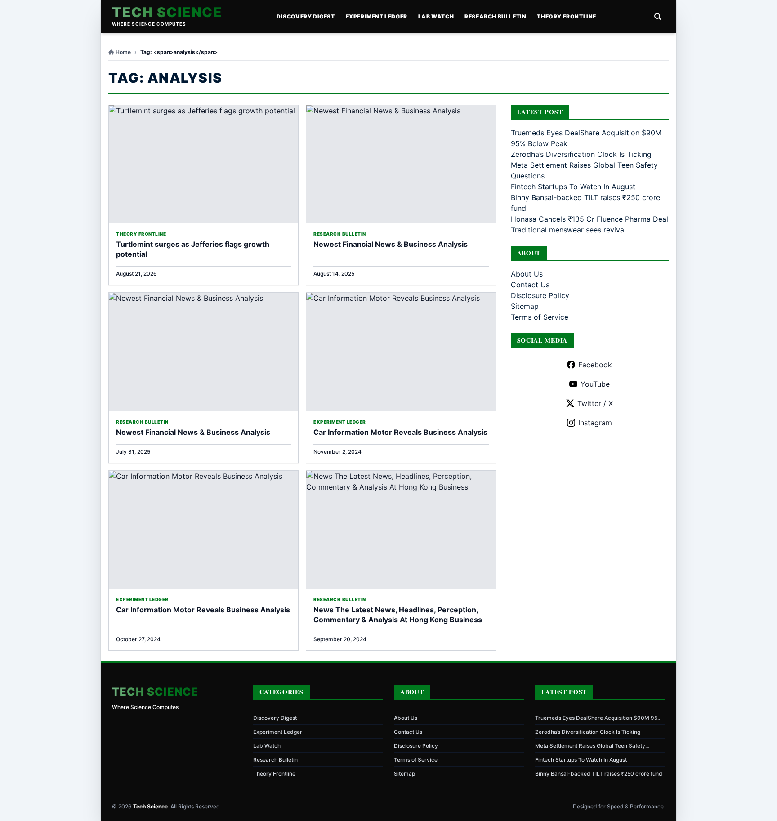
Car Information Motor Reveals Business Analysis (400, 432)
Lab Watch (436, 16)
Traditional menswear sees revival (568, 229)
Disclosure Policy (540, 295)
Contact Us (530, 284)
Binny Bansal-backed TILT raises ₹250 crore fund (598, 773)
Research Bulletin (495, 16)
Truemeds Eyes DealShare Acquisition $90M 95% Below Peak (598, 718)
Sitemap (525, 306)
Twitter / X (595, 403)
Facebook (595, 364)
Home (123, 52)
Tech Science (167, 12)
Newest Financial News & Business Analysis (390, 244)
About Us (527, 273)
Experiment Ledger (376, 16)
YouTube (595, 383)
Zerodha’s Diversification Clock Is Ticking (581, 154)
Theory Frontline (566, 16)
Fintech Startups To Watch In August (573, 186)
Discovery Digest (306, 16)
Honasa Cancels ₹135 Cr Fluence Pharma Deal (589, 218)
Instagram (595, 422)
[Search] (658, 16)
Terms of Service (539, 316)
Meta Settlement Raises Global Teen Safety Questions (590, 746)
